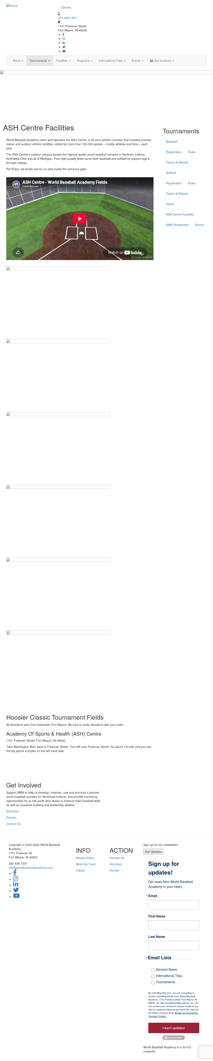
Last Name (156, 936)
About (17, 60)
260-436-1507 (67, 18)
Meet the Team (86, 864)
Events (136, 60)
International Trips (111, 60)
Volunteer (12, 811)
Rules (192, 152)
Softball (171, 173)
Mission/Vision (85, 858)
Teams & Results (177, 162)
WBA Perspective (177, 225)
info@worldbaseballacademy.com (31, 867)
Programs (83, 60)
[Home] (11, 5)
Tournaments (39, 60)
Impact (80, 870)
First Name (156, 916)
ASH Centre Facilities (180, 214)
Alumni (199, 225)
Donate (66, 7)
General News (166, 969)
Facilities (62, 60)
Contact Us (13, 824)
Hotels (170, 204)
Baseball (171, 141)
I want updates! (174, 1027)
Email (152, 895)
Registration (174, 152)
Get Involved (163, 60)
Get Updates (153, 851)
